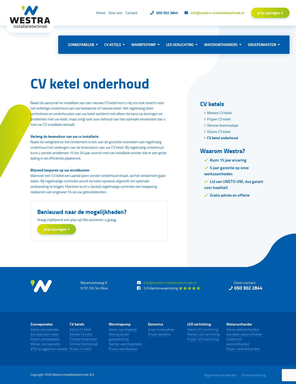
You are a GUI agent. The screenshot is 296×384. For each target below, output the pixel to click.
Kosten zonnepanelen (45, 339)
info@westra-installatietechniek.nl (170, 282)
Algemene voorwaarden (220, 375)
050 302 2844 (248, 287)
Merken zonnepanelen (45, 344)
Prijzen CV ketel (219, 119)
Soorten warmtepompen (125, 344)
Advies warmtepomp (123, 329)
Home (100, 12)
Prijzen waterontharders (243, 348)
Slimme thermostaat (222, 125)
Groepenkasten (262, 44)
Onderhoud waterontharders (237, 341)
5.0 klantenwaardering (161, 288)
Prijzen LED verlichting (202, 339)
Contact (131, 12)
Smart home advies (161, 329)
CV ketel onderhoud (222, 137)
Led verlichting (180, 44)
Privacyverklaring (254, 375)
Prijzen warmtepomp (123, 348)
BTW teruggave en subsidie (49, 348)
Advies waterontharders (242, 329)
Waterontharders (221, 44)
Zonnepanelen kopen (44, 334)
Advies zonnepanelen (44, 329)
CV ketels (112, 44)
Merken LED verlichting (203, 334)
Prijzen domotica (159, 334)
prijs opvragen (268, 12)
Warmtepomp (143, 44)
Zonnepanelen (81, 44)
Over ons (115, 12)
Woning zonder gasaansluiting (119, 336)
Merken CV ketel (219, 112)
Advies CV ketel (218, 131)
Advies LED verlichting (202, 329)
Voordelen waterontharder (244, 334)
